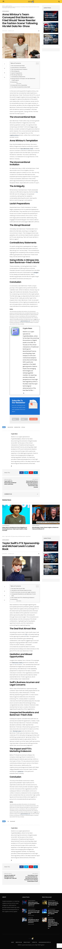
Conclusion (15, 82)
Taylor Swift (12, 821)
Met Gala (23, 427)
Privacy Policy (27, 942)
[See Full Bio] (34, 390)
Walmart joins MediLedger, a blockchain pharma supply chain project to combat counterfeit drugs (53, 923)
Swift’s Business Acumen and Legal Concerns (24, 592)
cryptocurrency (14, 135)
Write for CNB (19, 942)
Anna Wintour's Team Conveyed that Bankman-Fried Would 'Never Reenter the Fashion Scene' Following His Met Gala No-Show (31, 878)
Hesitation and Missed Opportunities (21, 590)
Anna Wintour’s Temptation (19, 67)
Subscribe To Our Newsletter (19, 85)
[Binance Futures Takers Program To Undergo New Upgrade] (44, 911)
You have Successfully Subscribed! (21, 87)
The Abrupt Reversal (17, 75)
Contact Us (34, 942)
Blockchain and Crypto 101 (45, 942)
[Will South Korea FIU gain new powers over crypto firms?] (24, 911)
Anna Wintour (10, 427)
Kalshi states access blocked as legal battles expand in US (51, 15)
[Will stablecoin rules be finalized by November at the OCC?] (24, 920)
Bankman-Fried (17, 427)
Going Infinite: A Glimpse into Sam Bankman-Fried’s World (24, 79)
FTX (37, 192)
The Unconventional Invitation (19, 69)
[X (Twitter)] (24, 393)
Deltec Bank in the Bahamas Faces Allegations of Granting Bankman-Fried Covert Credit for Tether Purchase (14, 529)
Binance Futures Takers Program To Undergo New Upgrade (53, 912)
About (12, 942)
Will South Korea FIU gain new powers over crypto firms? (50, 27)
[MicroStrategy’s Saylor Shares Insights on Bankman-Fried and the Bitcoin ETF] (46, 514)
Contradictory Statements (18, 76)
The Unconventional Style (18, 65)
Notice (20, 83)
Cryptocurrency (5, 11)
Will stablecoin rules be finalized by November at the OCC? (50, 38)
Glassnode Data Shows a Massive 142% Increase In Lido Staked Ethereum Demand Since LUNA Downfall (32, 484)
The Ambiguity (15, 71)
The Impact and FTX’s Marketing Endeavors (23, 597)
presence (20, 771)
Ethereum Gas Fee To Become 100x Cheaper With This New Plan (53, 903)
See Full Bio (29, 390)
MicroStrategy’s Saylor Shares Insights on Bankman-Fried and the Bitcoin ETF (45, 528)
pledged (36, 272)
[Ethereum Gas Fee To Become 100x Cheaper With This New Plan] (44, 902)
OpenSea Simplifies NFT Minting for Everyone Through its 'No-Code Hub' (10, 877)
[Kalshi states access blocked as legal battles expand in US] (24, 902)
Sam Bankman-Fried (27, 148)
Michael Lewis (17, 731)
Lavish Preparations (17, 73)
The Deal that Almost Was (18, 588)
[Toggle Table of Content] (36, 63)
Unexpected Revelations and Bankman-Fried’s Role (24, 594)
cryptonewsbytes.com (25, 320)
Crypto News (4, 30)
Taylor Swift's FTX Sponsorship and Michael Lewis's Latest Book (10, 482)
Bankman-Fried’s (17, 662)
